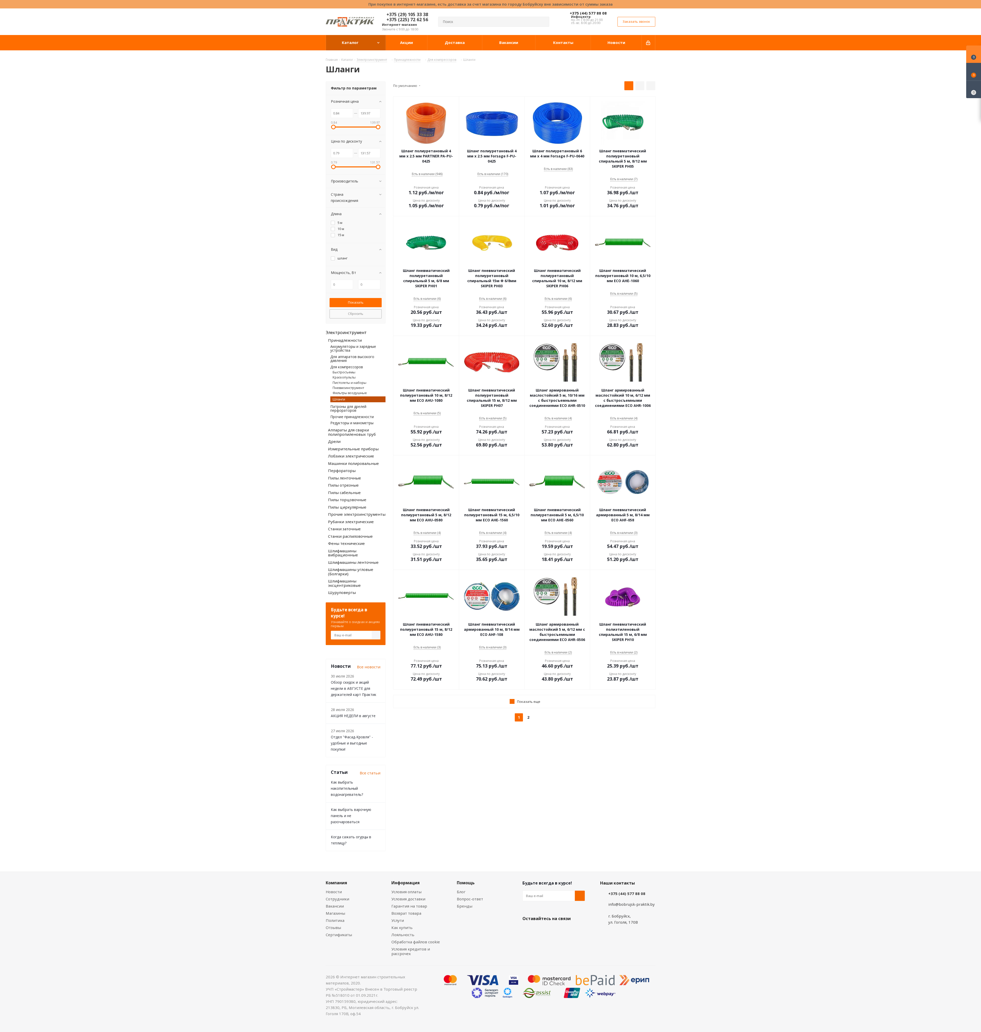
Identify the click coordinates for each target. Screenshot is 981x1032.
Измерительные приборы (353, 448)
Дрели (334, 441)
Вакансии (335, 906)
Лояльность (402, 934)
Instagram (553, 930)
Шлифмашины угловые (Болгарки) (350, 571)
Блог (461, 891)
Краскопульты (344, 377)
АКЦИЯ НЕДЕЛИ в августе (353, 715)
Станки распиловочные (350, 536)
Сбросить (355, 313)
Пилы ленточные (344, 477)
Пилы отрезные (343, 485)
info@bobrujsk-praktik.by (631, 904)
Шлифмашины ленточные (353, 562)
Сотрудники (337, 898)
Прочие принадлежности (352, 416)
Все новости (368, 666)
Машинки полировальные (353, 463)
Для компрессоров (346, 366)
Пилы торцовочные (347, 499)
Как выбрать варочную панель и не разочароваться (351, 815)
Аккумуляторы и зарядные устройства (353, 348)
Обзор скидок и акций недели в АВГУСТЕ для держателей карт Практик (353, 688)
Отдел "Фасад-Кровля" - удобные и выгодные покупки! (352, 743)
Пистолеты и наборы (349, 382)
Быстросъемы (344, 372)
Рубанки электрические (351, 521)
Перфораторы (342, 470)
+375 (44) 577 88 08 (588, 13)
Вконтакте (527, 930)
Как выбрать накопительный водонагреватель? (347, 788)
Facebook (540, 930)
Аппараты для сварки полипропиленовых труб (352, 432)
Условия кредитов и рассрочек (410, 951)
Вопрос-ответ (470, 898)
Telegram (566, 930)
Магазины (335, 913)
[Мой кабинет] (648, 42)
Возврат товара (406, 913)
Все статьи (370, 772)
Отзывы (333, 927)
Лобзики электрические (351, 455)
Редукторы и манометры (351, 422)
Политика (335, 920)
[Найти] (543, 22)
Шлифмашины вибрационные (343, 553)
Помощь (466, 883)
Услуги (397, 920)
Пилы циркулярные (347, 507)
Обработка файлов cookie (415, 941)
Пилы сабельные (344, 492)
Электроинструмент (346, 332)
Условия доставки (408, 898)
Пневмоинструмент (348, 387)
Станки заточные (344, 528)
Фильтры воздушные (350, 393)
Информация (405, 883)
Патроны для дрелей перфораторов (348, 408)
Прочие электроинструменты (357, 514)
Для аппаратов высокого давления (352, 358)
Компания (336, 883)
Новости (334, 891)
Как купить (402, 927)
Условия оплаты (406, 891)
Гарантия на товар (409, 906)
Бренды (464, 906)
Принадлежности (345, 340)
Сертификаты (339, 934)
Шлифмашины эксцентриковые (344, 583)
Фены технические (346, 543)
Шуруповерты (342, 592)
